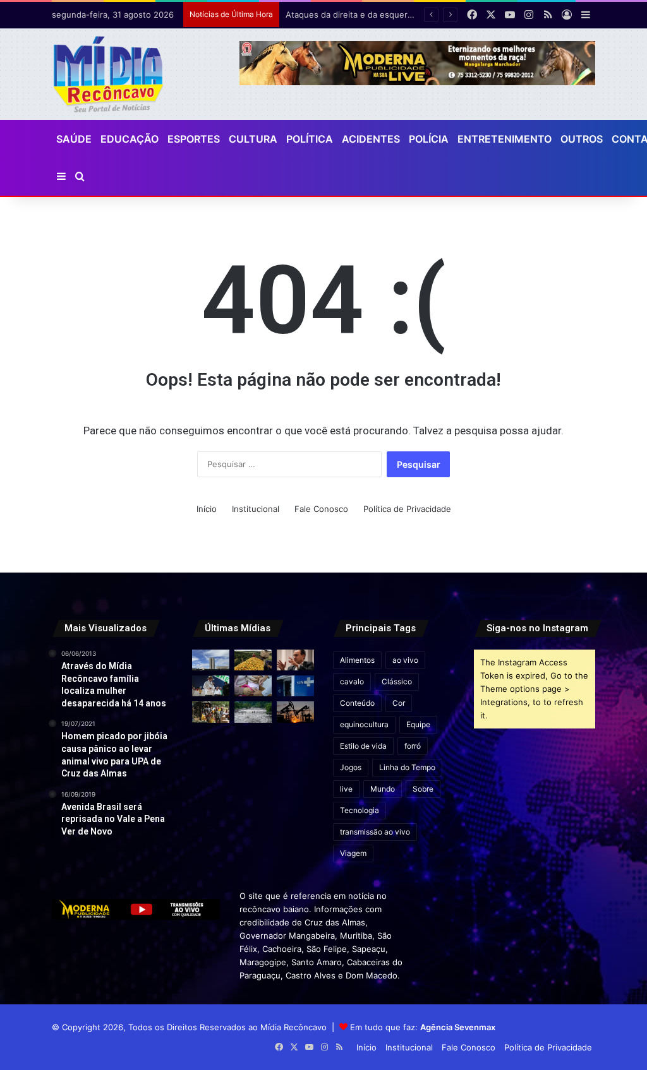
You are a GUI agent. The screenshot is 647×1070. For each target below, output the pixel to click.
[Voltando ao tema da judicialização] (295, 685)
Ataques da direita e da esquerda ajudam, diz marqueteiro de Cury (417, 14)
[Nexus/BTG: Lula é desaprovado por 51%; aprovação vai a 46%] (210, 685)
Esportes (193, 139)
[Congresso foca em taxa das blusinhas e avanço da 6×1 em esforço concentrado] (210, 660)
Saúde (74, 139)
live (346, 789)
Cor (398, 703)
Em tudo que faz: (422, 1027)
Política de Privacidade (407, 509)
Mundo (382, 789)
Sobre (423, 789)
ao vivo (405, 660)
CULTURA (253, 139)
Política (309, 139)
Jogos (350, 767)
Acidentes (371, 139)
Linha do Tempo (407, 767)
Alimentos (357, 660)
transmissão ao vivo (375, 831)
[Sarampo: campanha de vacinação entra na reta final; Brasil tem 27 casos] (253, 685)
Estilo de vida (363, 746)
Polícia (429, 139)
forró (412, 746)
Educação (129, 139)
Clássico (397, 681)
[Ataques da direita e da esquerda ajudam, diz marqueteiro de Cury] (295, 660)
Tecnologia (359, 810)
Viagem (353, 853)
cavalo (352, 681)
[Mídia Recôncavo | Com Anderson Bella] (108, 74)
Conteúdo (357, 703)
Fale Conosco (321, 509)
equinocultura (364, 724)
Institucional (255, 509)
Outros (581, 139)
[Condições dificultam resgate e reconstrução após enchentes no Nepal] (253, 711)
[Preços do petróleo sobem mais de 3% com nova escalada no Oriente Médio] (295, 711)
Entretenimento (504, 139)
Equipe (418, 724)
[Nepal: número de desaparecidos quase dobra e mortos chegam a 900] (210, 711)
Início (207, 509)
